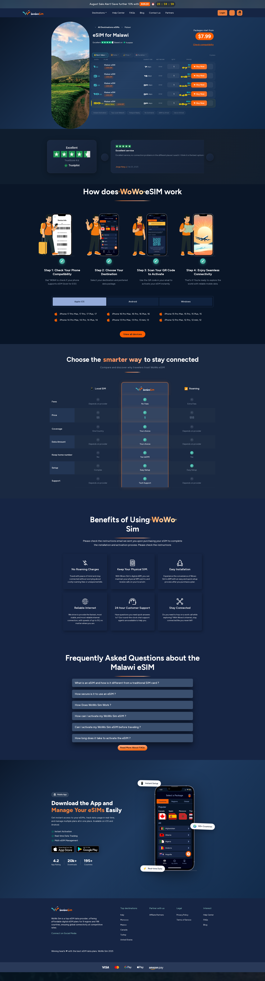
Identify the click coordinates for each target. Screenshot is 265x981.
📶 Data (115, 55)
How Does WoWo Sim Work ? (93, 705)
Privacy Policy (182, 915)
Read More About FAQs (132, 747)
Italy (122, 915)
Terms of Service (184, 920)
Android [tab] (133, 301)
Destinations (98, 12)
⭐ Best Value (100, 55)
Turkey (123, 935)
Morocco (124, 920)
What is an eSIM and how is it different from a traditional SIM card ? (117, 682)
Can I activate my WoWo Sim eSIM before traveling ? (108, 727)
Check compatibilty (203, 44)
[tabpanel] (132, 315)
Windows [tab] (186, 301)
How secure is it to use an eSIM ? (95, 694)
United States (126, 940)
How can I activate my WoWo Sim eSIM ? (100, 716)
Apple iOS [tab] (79, 301)
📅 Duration (141, 55)
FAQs (132, 12)
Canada (123, 930)
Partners (169, 12)
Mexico (123, 925)
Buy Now (200, 66)
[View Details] (210, 66)
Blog (142, 12)
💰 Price (127, 55)
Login (222, 13)
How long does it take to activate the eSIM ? (103, 738)
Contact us (155, 12)
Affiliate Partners (156, 915)
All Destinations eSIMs (108, 27)
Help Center (118, 12)
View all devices (132, 334)
